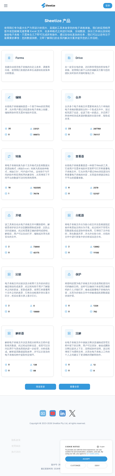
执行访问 (16, 451)
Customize (75, 466)
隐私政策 (16, 440)
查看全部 (74, 386)
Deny (97, 466)
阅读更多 (40, 386)
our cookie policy (92, 454)
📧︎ (43, 413)
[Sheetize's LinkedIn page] (62, 413)
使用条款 (16, 445)
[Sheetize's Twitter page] (72, 413)
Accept (86, 459)
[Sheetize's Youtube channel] (53, 413)
